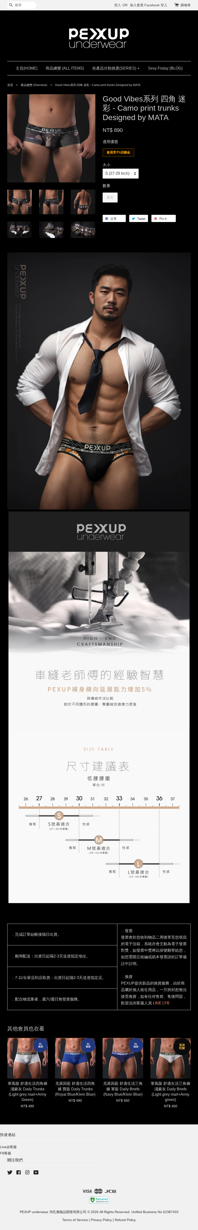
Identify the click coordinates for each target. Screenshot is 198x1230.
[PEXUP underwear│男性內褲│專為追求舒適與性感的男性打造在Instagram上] (27, 1173)
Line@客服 (8, 1147)
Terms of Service (75, 1220)
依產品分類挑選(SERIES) (114, 68)
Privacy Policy (101, 1220)
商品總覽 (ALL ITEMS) (65, 68)
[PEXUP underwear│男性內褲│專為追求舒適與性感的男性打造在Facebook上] (18, 1173)
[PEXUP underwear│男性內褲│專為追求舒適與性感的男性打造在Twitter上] (10, 1173)
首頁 (10, 85)
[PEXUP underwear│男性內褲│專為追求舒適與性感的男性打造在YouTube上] (36, 1173)
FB (167, 1003)
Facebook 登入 (155, 5)
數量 (106, 186)
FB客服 (5, 1153)
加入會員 (136, 5)
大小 (106, 165)
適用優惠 (110, 142)
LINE (157, 1003)
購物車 (186, 5)
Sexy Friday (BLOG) (165, 68)
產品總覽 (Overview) (34, 85)
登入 (117, 5)
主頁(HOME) (26, 68)
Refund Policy (125, 1220)
